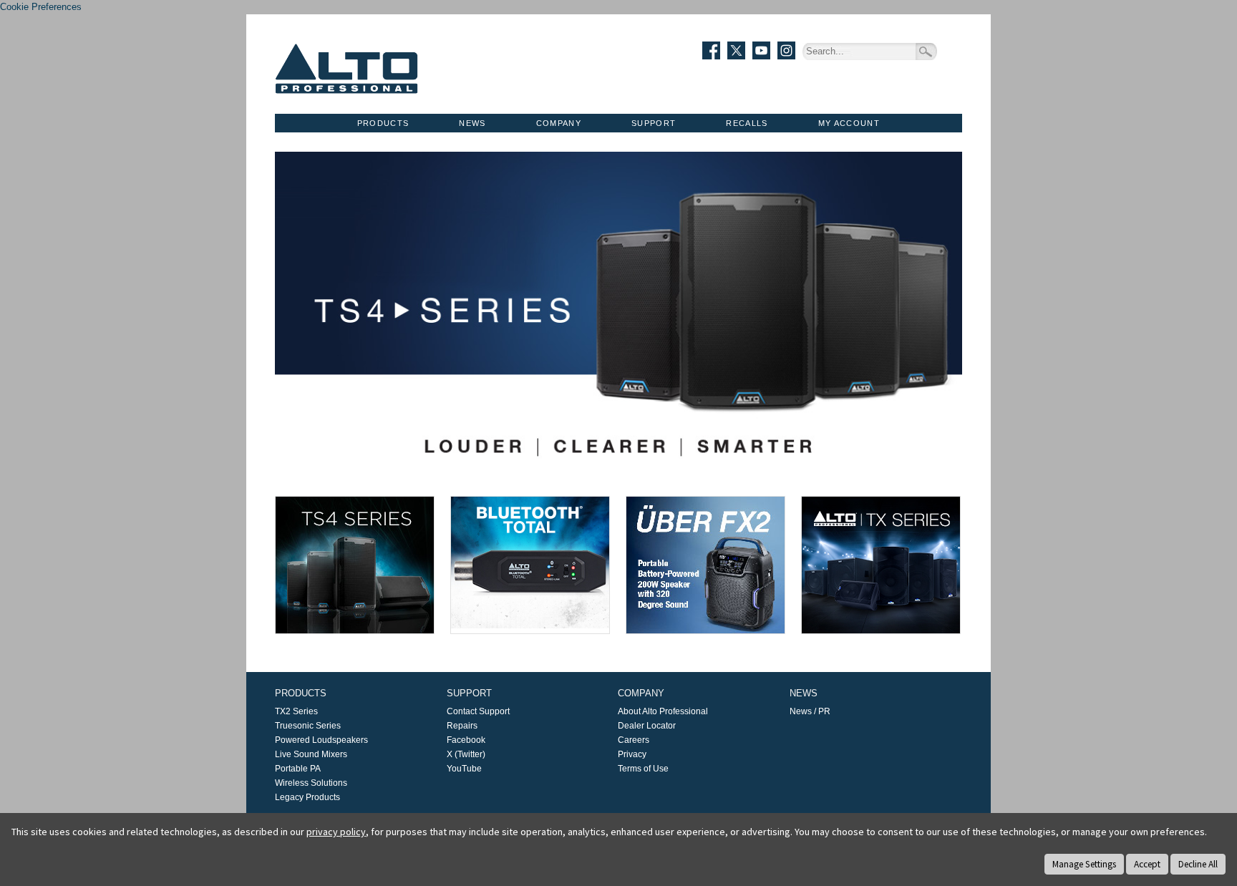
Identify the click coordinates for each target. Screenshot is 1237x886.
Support (653, 123)
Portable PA (298, 769)
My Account (849, 123)
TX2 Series (296, 711)
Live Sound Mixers (311, 754)
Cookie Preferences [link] (41, 6)
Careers (633, 740)
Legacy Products (307, 797)
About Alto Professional (663, 711)
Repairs (462, 726)
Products (383, 123)
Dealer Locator (647, 726)
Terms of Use (643, 769)
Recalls (746, 123)
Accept (1147, 864)
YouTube (464, 769)
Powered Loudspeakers (321, 740)
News (472, 123)
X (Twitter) (466, 754)
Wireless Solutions (311, 783)
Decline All (1198, 864)
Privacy (632, 754)
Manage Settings (1084, 864)
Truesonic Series (308, 726)
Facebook (466, 740)
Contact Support (478, 711)
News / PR (810, 711)
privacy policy (336, 831)
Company (558, 123)
